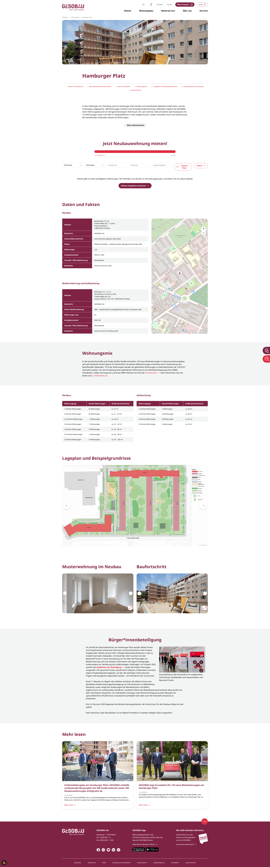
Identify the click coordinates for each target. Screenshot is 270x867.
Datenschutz (92, 863)
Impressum (77, 863)
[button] (128, 11)
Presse (169, 4)
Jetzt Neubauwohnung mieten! (100, 86)
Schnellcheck (151, 372)
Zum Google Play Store (152, 849)
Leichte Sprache (143, 4)
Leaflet (195, 333)
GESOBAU (65, 17)
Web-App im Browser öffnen (143, 844)
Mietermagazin (183, 4)
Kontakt (160, 4)
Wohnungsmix (142, 86)
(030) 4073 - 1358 (106, 840)
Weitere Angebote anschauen (133, 186)
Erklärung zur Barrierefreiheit (121, 863)
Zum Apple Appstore (138, 849)
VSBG (104, 863)
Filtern (199, 166)
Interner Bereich (191, 863)
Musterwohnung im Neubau (193, 86)
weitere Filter (184, 167)
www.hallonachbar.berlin (185, 844)
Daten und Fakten (124, 86)
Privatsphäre (175, 863)
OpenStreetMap (203, 333)
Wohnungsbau (75, 17)
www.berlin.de (100, 375)
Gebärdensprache (151, 4)
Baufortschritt (136, 90)
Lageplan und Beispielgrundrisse (165, 86)
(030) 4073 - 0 (105, 837)
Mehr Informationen (75, 86)
